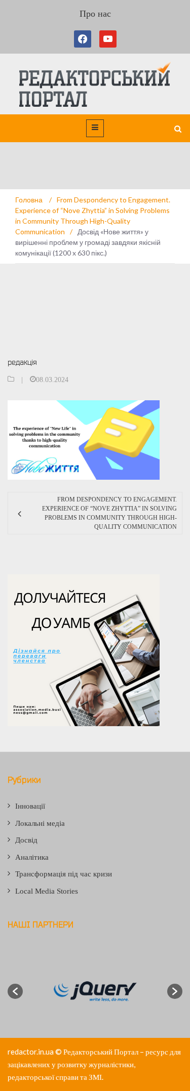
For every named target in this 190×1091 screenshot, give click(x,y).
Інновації (30, 806)
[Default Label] (108, 39)
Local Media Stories (46, 891)
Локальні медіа (40, 823)
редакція (22, 362)
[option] (95, 991)
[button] (15, 991)
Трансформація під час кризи (63, 874)
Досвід (26, 840)
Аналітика (32, 857)
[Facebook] (84, 39)
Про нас (95, 14)
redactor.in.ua (31, 1051)
